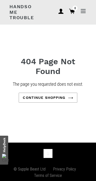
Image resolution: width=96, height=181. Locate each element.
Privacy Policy (64, 169)
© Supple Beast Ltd (30, 169)
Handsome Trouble (21, 12)
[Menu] (83, 10)
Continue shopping (44, 97)
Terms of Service (48, 175)
